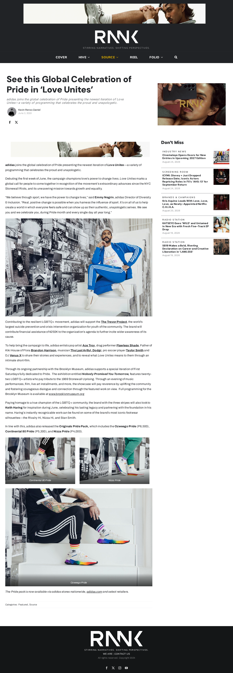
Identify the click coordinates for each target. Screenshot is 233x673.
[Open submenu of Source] (117, 57)
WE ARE (107, 654)
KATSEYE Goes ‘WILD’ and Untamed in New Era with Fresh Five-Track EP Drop (185, 226)
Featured (23, 604)
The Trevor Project (114, 321)
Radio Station (173, 219)
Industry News (174, 151)
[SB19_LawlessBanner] (221, 240)
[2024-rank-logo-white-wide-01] (116, 30)
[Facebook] (10, 122)
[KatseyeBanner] (221, 218)
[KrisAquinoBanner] (221, 195)
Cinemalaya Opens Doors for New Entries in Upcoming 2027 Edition (184, 156)
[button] (176, 57)
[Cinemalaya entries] (221, 149)
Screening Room (175, 171)
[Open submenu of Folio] (161, 57)
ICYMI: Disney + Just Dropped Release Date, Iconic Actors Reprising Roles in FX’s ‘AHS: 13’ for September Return (185, 180)
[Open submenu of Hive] (88, 57)
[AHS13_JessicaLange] (221, 170)
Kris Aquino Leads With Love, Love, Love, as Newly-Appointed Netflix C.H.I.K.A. (185, 204)
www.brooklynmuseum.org (66, 393)
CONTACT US (122, 654)
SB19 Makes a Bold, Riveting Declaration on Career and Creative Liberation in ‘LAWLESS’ (185, 248)
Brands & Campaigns (179, 197)
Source (33, 604)
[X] (16, 122)
